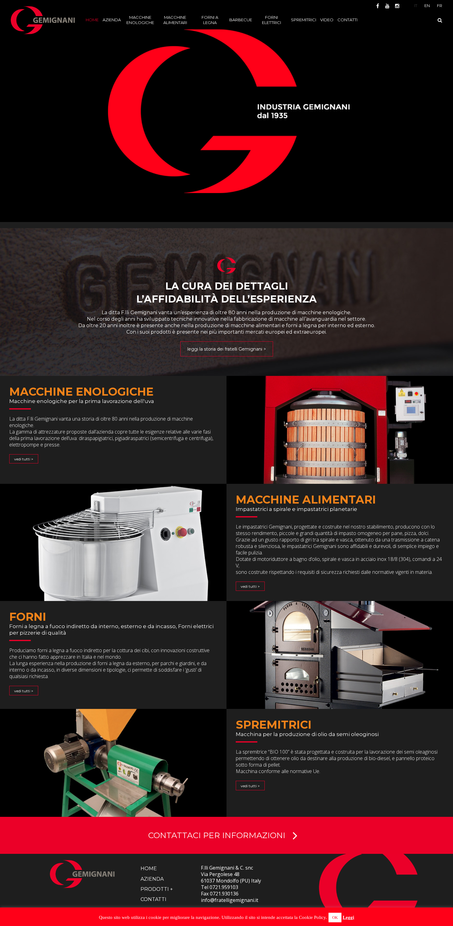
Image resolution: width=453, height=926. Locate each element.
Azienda (152, 879)
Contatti (153, 899)
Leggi (348, 917)
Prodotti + (157, 889)
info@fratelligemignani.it (229, 900)
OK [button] (335, 917)
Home (149, 868)
